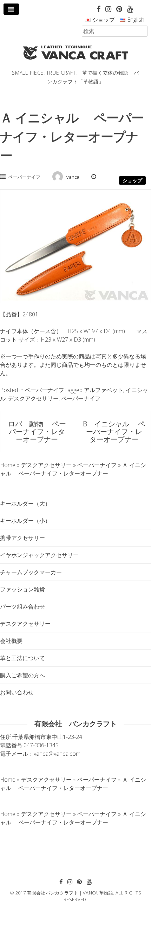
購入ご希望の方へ (22, 675)
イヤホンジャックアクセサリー (39, 555)
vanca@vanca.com (57, 753)
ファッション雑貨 (22, 589)
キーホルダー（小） (25, 520)
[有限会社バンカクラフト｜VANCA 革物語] (75, 53)
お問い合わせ (17, 692)
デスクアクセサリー (33, 398)
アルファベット (103, 390)
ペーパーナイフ (24, 177)
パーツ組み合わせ (22, 606)
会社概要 (11, 641)
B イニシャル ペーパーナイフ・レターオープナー (114, 431)
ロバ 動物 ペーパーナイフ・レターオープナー (37, 431)
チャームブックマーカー (31, 572)
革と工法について (22, 658)
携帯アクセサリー (22, 538)
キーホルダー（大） (25, 503)
